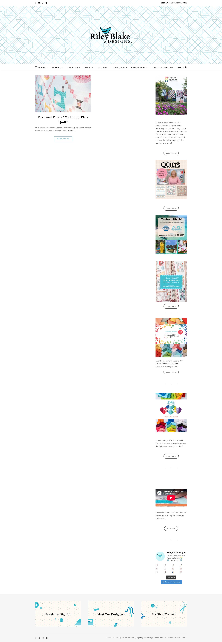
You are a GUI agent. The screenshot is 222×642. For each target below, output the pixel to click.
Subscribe (171, 528)
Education (72, 67)
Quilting (102, 67)
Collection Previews (162, 67)
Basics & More (138, 67)
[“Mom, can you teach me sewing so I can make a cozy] (165, 572)
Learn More (171, 153)
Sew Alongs (119, 67)
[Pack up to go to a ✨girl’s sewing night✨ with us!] (181, 565)
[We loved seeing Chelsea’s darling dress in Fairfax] (157, 565)
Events (180, 67)
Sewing (87, 67)
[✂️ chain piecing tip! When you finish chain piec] (165, 565)
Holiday (56, 67)
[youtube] (39, 3)
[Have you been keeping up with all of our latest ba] (173, 572)
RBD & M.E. (43, 67)
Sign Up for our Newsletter (174, 3)
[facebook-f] (36, 3)
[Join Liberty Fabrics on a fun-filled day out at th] (157, 568)
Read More (63, 139)
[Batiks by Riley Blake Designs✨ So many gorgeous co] (165, 568)
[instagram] (43, 3)
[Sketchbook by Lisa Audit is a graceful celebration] (181, 572)
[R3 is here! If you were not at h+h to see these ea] (173, 568)
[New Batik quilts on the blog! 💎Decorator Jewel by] (173, 565)
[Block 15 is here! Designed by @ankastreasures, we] (157, 572)
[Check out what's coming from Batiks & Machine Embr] (181, 568)
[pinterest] (46, 3)
